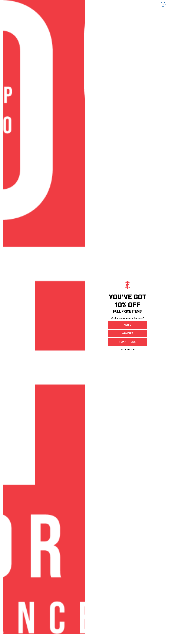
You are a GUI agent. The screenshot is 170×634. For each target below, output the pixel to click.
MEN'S (127, 324)
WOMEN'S (127, 333)
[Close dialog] (163, 4)
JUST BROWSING (127, 350)
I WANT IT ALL (127, 341)
